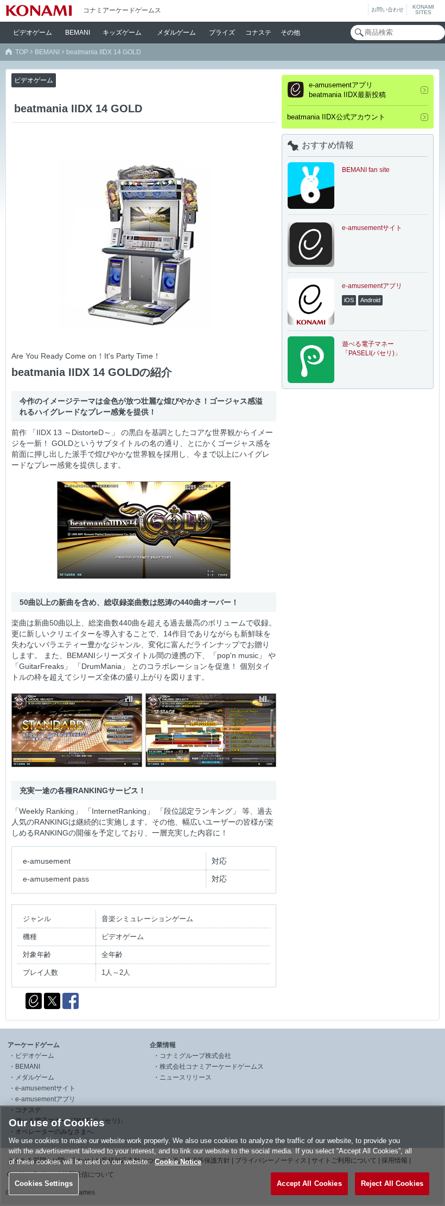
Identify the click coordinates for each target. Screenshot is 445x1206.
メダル (176, 32)
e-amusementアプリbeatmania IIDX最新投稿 (347, 90)
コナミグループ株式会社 (195, 1056)
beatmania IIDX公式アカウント (336, 117)
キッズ (122, 32)
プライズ (222, 32)
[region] (222, 1156)
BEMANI (77, 32)
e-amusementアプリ (45, 1099)
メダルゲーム (34, 1077)
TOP (21, 52)
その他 (290, 32)
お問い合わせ (387, 9)
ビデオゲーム (34, 1056)
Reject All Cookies (392, 1183)
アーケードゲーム (34, 1045)
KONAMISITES (423, 9)
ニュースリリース (186, 1077)
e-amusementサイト (45, 1088)
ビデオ (32, 32)
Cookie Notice (178, 1162)
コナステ (258, 32)
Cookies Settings (44, 1183)
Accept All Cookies (309, 1183)
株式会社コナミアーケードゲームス (212, 1066)
